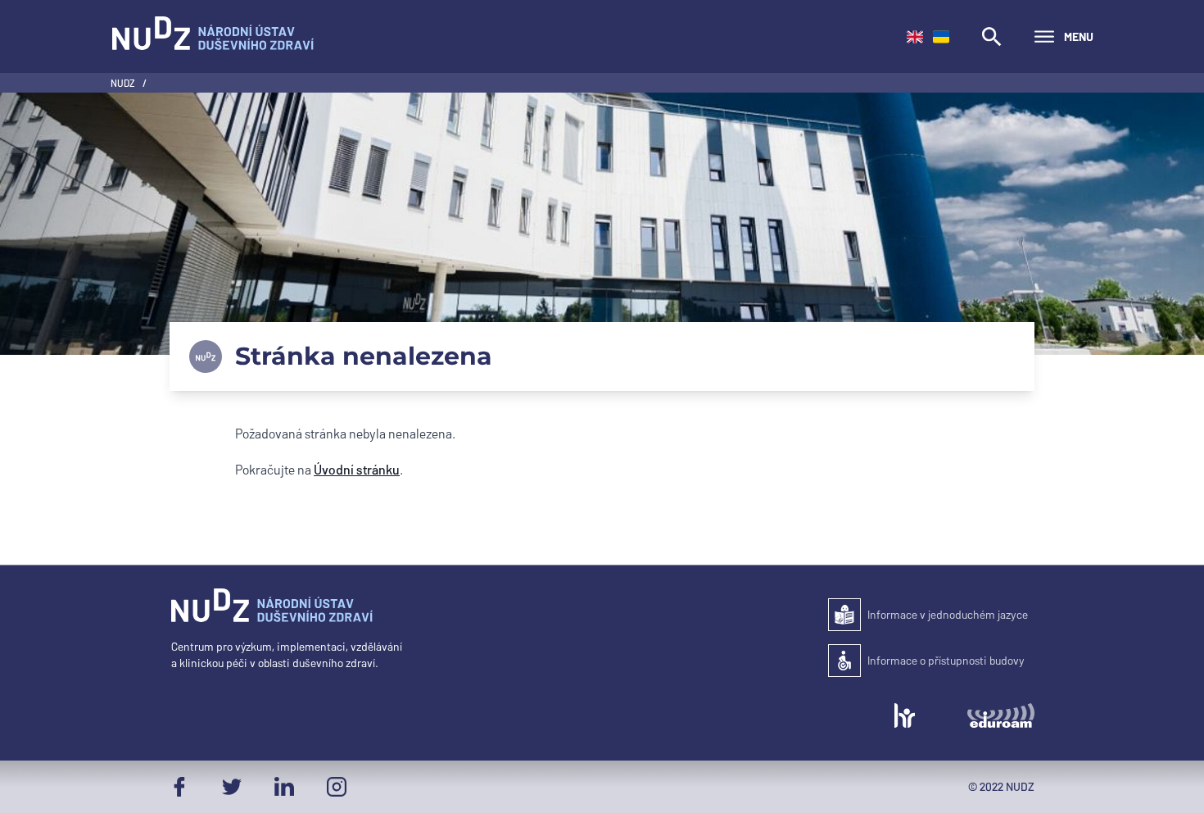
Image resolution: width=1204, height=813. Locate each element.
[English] (915, 36)
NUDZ (123, 83)
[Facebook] (179, 787)
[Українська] (941, 36)
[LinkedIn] (284, 787)
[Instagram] (336, 787)
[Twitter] (232, 787)
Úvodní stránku (357, 469)
